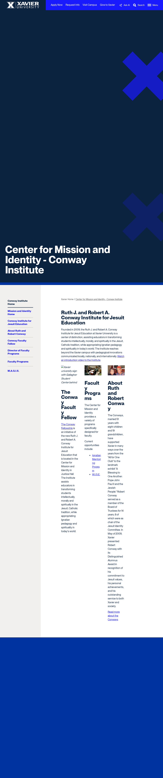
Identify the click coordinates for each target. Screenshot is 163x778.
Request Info (73, 4)
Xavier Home (67, 299)
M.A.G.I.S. (13, 370)
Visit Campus (90, 4)
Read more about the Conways (114, 615)
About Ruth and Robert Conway (17, 332)
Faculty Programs (18, 361)
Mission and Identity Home (19, 312)
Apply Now (57, 4)
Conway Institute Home (18, 302)
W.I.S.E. (96, 474)
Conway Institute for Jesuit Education (19, 322)
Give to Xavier (107, 4)
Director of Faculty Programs (18, 352)
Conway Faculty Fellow (17, 342)
